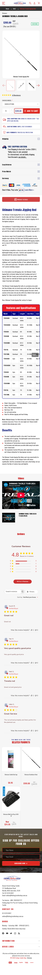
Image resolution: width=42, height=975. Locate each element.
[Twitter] (11, 933)
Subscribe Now (20, 863)
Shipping (5, 139)
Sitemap (29, 958)
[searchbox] (12, 591)
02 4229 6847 (6, 913)
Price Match (6, 171)
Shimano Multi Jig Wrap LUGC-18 (11, 815)
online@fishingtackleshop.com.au (12, 916)
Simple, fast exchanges (24, 126)
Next (38, 85)
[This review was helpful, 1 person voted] (31, 630)
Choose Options (11, 782)
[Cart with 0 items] (39, 3)
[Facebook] (3, 933)
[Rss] (19, 933)
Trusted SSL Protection (25, 132)
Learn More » (29, 189)
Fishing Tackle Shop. (21, 958)
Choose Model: (7, 100)
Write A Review (22, 581)
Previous (4, 85)
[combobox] (27, 597)
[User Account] (34, 3)
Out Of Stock (11, 824)
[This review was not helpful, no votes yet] (35, 630)
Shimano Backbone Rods (30, 774)
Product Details (22, 199)
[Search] (30, 3)
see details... (22, 157)
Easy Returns (12, 126)
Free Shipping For (13, 118)
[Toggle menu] (3, 3)
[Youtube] (7, 933)
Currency (5, 178)
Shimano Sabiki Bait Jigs (11, 774)
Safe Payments (11, 132)
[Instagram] (15, 933)
